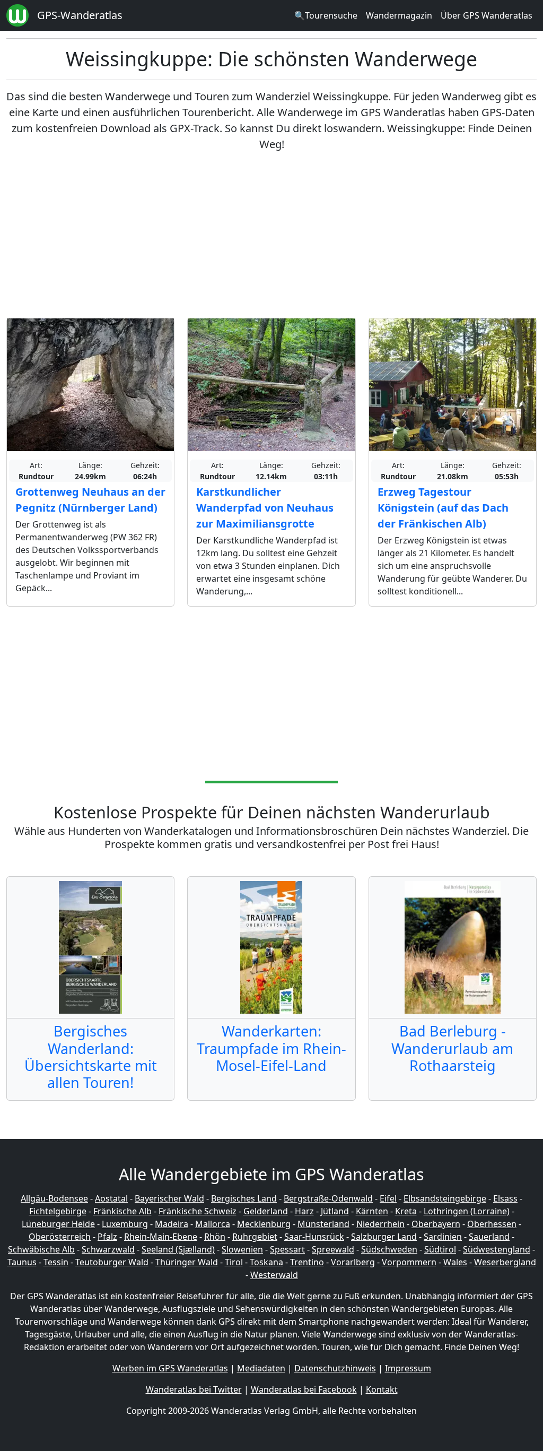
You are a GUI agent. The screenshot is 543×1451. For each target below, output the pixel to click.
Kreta (406, 1211)
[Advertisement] (271, 235)
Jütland (335, 1211)
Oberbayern (435, 1224)
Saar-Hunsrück (314, 1236)
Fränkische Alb (122, 1211)
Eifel (388, 1198)
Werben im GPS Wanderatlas (170, 1368)
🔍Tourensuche (325, 15)
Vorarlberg (353, 1262)
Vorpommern (409, 1262)
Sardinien (443, 1236)
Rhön (214, 1236)
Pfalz (107, 1236)
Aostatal (111, 1198)
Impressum (408, 1368)
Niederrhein (380, 1224)
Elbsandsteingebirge (445, 1198)
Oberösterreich (60, 1236)
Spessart (287, 1249)
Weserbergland (505, 1262)
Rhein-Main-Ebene (160, 1236)
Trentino (307, 1262)
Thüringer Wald (186, 1262)
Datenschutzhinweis (335, 1368)
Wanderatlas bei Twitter (194, 1389)
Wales (455, 1262)
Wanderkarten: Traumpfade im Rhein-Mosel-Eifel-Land (271, 1048)
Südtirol (440, 1249)
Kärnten (372, 1211)
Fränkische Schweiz (198, 1211)
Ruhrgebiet (254, 1236)
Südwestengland (496, 1249)
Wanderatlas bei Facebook (304, 1389)
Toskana (266, 1262)
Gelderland (265, 1211)
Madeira (171, 1224)
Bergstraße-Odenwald (328, 1198)
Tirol (234, 1262)
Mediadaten (261, 1368)
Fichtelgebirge (57, 1211)
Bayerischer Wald (169, 1198)
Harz (304, 1211)
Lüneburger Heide (58, 1224)
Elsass (505, 1198)
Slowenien (242, 1249)
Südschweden (389, 1249)
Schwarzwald (108, 1249)
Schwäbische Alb (41, 1249)
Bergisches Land (244, 1198)
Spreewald (333, 1249)
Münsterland (323, 1224)
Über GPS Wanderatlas (486, 15)
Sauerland (489, 1236)
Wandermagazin (399, 15)
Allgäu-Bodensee (54, 1198)
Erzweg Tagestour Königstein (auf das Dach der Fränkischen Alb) (443, 508)
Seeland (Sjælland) (178, 1249)
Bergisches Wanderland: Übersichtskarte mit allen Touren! (90, 1056)
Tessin (55, 1262)
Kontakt (382, 1389)
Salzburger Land (384, 1236)
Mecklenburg (264, 1224)
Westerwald (274, 1275)
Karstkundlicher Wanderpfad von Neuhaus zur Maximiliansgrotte (265, 508)
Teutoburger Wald (111, 1262)
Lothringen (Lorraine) (467, 1211)
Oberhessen (491, 1224)
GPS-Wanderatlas (79, 15)
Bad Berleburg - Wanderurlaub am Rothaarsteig (452, 1048)
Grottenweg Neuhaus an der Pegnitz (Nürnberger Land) (90, 500)
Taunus (22, 1262)
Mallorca (212, 1224)
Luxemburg (125, 1224)
